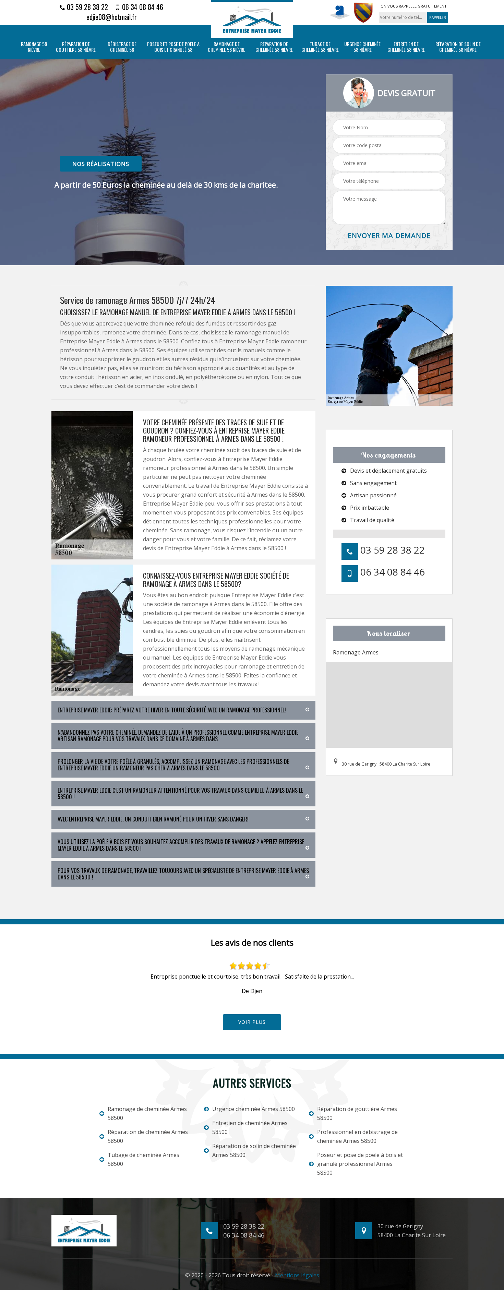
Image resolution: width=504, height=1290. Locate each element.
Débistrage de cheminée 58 (122, 47)
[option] (252, 978)
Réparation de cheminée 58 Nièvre (274, 47)
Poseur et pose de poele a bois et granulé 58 (173, 47)
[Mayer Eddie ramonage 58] (252, 19)
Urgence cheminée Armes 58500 (253, 1109)
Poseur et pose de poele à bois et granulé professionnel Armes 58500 (360, 1163)
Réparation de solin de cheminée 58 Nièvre (458, 47)
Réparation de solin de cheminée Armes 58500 (254, 1150)
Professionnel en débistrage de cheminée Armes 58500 (357, 1136)
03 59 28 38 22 (86, 6)
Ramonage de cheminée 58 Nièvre (226, 47)
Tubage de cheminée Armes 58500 (143, 1159)
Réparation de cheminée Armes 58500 (148, 1136)
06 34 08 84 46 (141, 6)
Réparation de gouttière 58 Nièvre (76, 47)
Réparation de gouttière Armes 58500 (357, 1113)
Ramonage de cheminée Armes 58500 (147, 1113)
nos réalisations (100, 163)
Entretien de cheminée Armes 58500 (250, 1127)
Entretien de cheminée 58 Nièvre (406, 47)
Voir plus (252, 1022)
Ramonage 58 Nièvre (34, 47)
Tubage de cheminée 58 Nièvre (320, 47)
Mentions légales (297, 1275)
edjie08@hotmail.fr (111, 16)
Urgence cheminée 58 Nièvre (362, 47)
